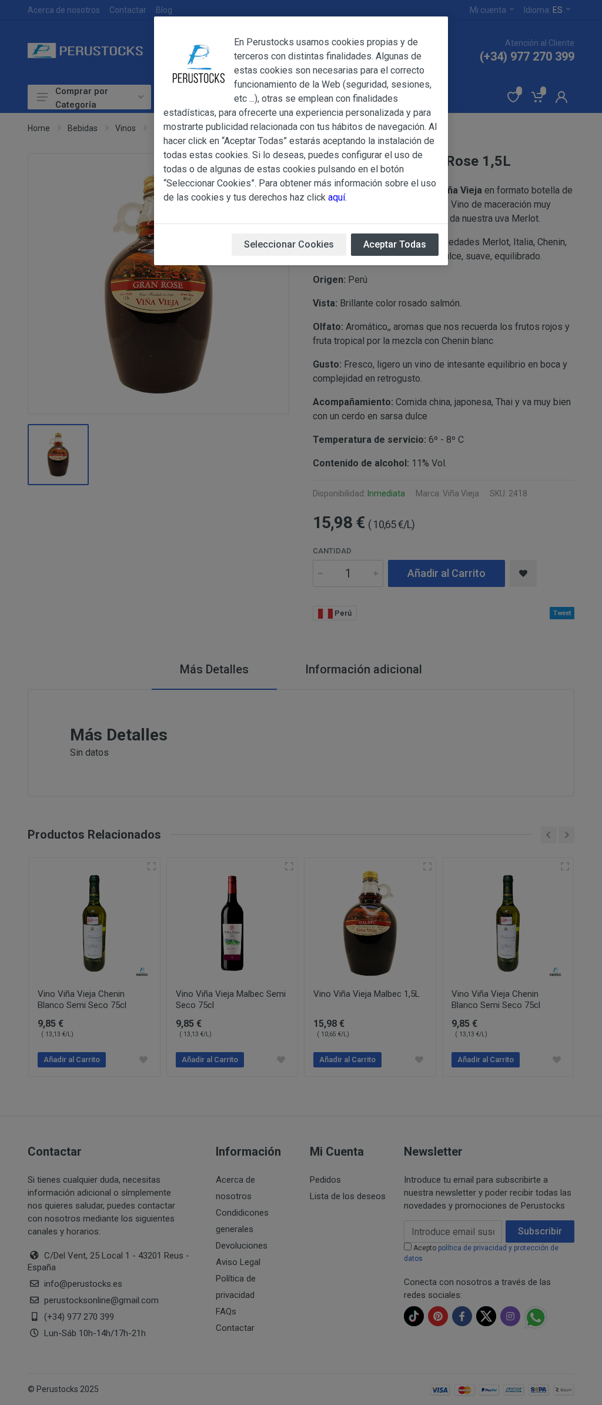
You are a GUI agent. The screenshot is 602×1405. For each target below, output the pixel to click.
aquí (336, 197)
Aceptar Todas (394, 244)
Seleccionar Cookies (289, 244)
